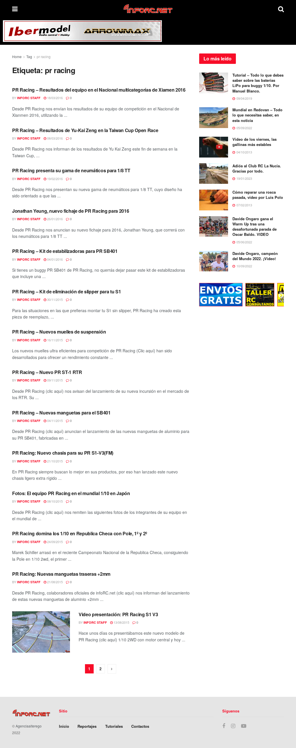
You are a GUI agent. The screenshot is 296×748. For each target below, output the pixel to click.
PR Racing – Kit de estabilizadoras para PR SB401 (65, 251)
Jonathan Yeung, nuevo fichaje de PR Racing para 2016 (70, 211)
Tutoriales (114, 726)
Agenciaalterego (29, 725)
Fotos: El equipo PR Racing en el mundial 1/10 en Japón (71, 493)
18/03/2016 (54, 97)
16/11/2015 (54, 340)
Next (281, 296)
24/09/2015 (54, 541)
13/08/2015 (121, 622)
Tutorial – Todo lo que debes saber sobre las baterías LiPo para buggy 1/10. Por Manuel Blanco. (258, 83)
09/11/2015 (54, 380)
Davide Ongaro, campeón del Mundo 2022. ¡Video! (255, 256)
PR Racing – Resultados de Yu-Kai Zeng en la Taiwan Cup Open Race (85, 130)
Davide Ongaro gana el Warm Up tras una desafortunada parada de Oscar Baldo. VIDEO (254, 226)
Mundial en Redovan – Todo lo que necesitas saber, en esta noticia (257, 115)
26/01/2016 (54, 218)
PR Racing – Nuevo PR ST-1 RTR (47, 372)
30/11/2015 (54, 299)
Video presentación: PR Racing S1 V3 (118, 614)
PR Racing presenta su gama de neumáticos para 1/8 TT (71, 170)
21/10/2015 (54, 461)
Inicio (64, 726)
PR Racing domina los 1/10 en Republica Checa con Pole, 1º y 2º (79, 533)
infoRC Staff (28, 98)
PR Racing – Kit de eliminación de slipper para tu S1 (66, 291)
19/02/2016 (54, 178)
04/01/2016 (54, 259)
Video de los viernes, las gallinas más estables (254, 141)
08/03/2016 (54, 138)
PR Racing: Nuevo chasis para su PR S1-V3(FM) (62, 452)
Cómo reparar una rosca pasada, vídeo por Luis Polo (257, 194)
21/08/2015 (54, 581)
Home (17, 56)
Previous (195, 296)
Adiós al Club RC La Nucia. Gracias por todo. (256, 168)
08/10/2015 (54, 501)
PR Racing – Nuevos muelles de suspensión (59, 331)
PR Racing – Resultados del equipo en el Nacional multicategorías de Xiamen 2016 (99, 89)
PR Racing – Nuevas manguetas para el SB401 (61, 412)
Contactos (140, 726)
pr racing (44, 56)
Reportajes (87, 726)
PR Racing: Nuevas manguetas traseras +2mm (61, 574)
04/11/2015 (54, 420)
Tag (29, 56)
